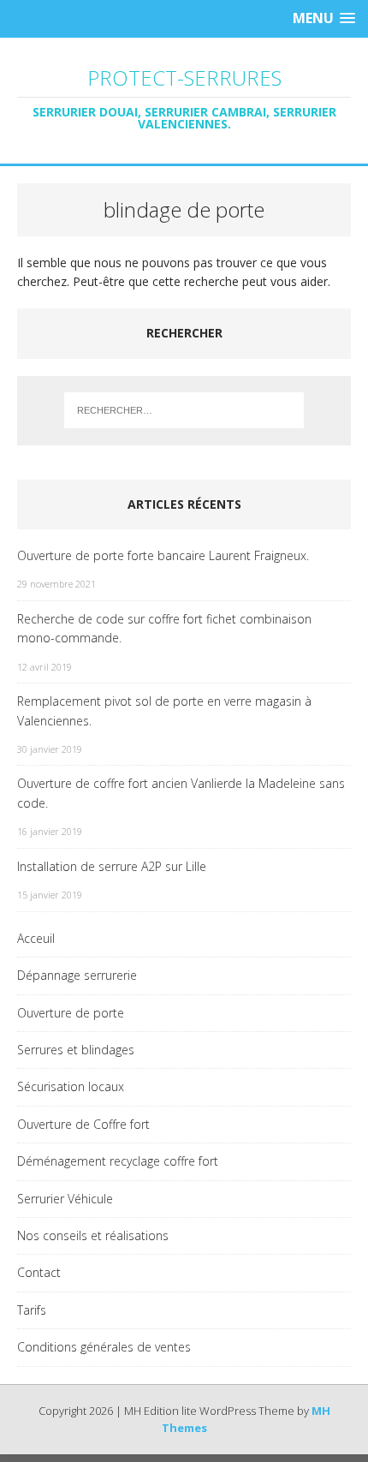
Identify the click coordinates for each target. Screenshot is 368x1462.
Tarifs (31, 1310)
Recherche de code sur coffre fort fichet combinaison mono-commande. (164, 628)
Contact (39, 1272)
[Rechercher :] (184, 410)
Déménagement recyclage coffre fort (117, 1161)
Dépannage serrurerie (77, 975)
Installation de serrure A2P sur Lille (111, 866)
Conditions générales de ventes (104, 1347)
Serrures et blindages (75, 1049)
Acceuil (36, 938)
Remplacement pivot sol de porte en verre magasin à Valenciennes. (164, 710)
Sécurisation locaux (70, 1086)
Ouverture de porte (70, 1013)
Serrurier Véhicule (65, 1198)
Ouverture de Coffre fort (83, 1124)
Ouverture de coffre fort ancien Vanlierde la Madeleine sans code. (181, 792)
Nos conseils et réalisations (93, 1235)
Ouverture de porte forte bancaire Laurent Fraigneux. (163, 555)
